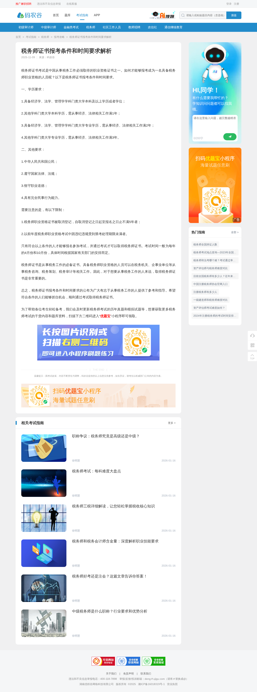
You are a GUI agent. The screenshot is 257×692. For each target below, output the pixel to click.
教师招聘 (134, 27)
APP (97, 15)
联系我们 (146, 673)
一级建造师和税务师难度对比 (210, 299)
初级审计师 (25, 27)
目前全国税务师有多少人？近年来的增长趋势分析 (216, 276)
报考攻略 (59, 36)
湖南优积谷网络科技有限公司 (96, 684)
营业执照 (172, 684)
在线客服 (71, 3)
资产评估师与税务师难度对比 (210, 268)
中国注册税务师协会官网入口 (210, 284)
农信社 (152, 27)
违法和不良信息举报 (49, 3)
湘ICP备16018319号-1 (151, 684)
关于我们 (111, 673)
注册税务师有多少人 (205, 291)
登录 (229, 3)
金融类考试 (71, 27)
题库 (68, 15)
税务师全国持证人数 (205, 244)
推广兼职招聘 (23, 3)
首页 (56, 15)
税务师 (90, 27)
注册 (236, 3)
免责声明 (128, 673)
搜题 (233, 15)
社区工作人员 (112, 27)
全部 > (235, 232)
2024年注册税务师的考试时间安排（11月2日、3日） (216, 315)
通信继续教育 (173, 27)
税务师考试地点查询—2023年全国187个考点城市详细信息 (216, 252)
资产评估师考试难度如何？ (209, 307)
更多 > (172, 423)
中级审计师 (48, 27)
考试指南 (82, 15)
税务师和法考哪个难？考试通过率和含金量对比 (216, 260)
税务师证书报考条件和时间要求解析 (90, 36)
